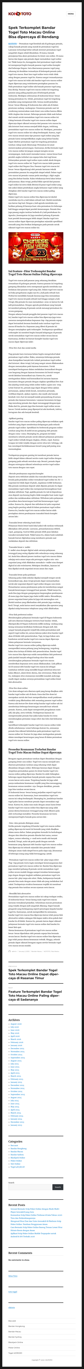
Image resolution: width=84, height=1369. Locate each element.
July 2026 (15, 1027)
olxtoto (11, 1307)
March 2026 (16, 1039)
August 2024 (16, 1097)
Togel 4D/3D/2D (18, 1167)
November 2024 (17, 1088)
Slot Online (15, 1164)
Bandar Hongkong (19, 1148)
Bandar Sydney (17, 1155)
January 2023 (16, 1125)
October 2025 (16, 1054)
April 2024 (15, 1110)
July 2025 (15, 1064)
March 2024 (16, 1113)
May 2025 (15, 1070)
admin (14, 951)
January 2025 (16, 1082)
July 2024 (15, 1100)
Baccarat (14, 1145)
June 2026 (15, 1030)
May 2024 (15, 1107)
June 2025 (15, 1067)
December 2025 (17, 1048)
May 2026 (15, 1033)
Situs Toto (12, 1276)
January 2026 (16, 1045)
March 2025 (16, 1076)
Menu (71, 14)
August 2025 (16, 1061)
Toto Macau (55, 951)
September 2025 (18, 1058)
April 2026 (15, 1036)
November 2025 (17, 1051)
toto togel (12, 1292)
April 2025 (15, 1073)
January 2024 (16, 1119)
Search (11, 1183)
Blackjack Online (18, 1158)
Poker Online (16, 1161)
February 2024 (17, 1116)
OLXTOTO (49, 1360)
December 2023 (17, 1122)
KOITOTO (12, 44)
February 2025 (17, 1079)
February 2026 (17, 1042)
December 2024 (17, 1085)
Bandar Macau (36, 951)
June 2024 (15, 1104)
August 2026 (16, 1024)
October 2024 (16, 1091)
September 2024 (18, 1094)
